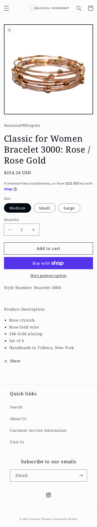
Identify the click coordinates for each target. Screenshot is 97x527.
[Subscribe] (81, 475)
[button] (6, 8)
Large (69, 207)
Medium (17, 207)
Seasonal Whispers (40, 519)
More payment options (48, 275)
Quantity (11, 219)
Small (44, 207)
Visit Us (17, 441)
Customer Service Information (38, 430)
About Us (18, 418)
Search (16, 406)
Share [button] (15, 360)
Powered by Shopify (65, 519)
